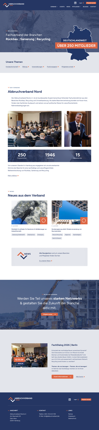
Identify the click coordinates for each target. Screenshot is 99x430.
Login (80, 3)
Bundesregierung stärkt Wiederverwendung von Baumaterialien (67, 230)
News (68, 6)
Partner (70, 414)
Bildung (85, 6)
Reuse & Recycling (57, 234)
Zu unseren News (45, 261)
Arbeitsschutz (31, 234)
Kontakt (93, 6)
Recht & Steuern (57, 238)
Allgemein (67, 234)
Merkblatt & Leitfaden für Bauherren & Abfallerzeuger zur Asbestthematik (29, 230)
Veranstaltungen (37, 67)
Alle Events (79, 376)
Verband (53, 6)
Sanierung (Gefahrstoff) (18, 234)
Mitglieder (75, 6)
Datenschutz (72, 418)
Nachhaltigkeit (77, 234)
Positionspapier (52, 67)
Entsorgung (40, 234)
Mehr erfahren (12, 175)
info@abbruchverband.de (51, 416)
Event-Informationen (61, 376)
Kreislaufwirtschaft (12, 67)
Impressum (71, 416)
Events (62, 6)
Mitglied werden (91, 3)
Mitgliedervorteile (67, 67)
